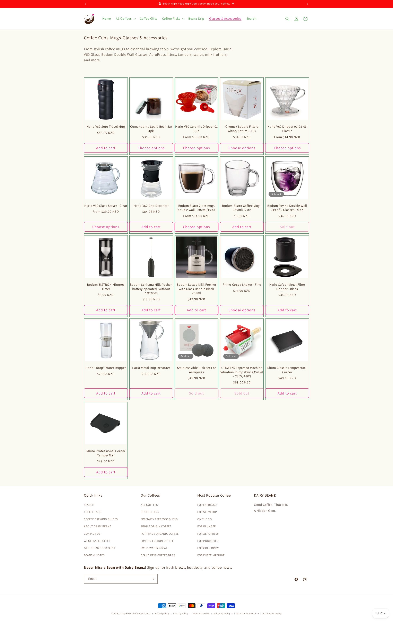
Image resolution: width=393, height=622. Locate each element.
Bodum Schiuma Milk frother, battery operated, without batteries (151, 289)
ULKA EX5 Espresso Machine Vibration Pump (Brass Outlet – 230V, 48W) (241, 372)
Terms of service (200, 613)
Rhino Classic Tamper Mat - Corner (287, 370)
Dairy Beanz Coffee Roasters (135, 613)
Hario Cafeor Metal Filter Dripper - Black (287, 287)
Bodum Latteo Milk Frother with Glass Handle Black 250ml (196, 289)
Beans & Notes (94, 555)
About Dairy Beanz (97, 526)
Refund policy (162, 613)
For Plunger (206, 526)
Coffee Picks (171, 19)
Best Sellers (150, 512)
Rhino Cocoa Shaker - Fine (241, 285)
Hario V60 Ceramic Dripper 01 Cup (196, 129)
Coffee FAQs (92, 512)
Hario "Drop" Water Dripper (106, 368)
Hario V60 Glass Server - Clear (105, 206)
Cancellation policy (271, 613)
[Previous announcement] (85, 4)
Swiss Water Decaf (154, 548)
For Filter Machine (211, 555)
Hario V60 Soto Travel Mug (106, 127)
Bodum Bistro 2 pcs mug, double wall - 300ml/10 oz (196, 208)
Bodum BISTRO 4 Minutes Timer (105, 287)
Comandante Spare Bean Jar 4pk (151, 129)
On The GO (204, 519)
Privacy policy (180, 613)
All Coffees (124, 19)
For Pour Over (207, 541)
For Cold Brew (208, 548)
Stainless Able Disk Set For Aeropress (196, 370)
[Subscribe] (152, 579)
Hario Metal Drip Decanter (151, 368)
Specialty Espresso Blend (159, 519)
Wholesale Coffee (97, 541)
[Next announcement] (307, 4)
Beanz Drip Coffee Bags (158, 555)
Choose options (151, 148)
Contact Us (92, 534)
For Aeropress (208, 534)
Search (89, 505)
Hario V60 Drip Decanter (151, 206)
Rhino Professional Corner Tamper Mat (105, 453)
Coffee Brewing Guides (101, 519)
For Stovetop (207, 512)
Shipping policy (221, 613)
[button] (125, 18)
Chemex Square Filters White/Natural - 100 (241, 129)
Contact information (245, 613)
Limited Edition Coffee (157, 541)
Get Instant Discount (99, 548)
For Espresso (207, 505)
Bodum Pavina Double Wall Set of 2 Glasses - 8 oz (287, 208)
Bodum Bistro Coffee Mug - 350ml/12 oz (242, 208)
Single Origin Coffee (156, 526)
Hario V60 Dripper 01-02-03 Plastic (287, 129)
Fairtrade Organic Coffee (159, 534)
